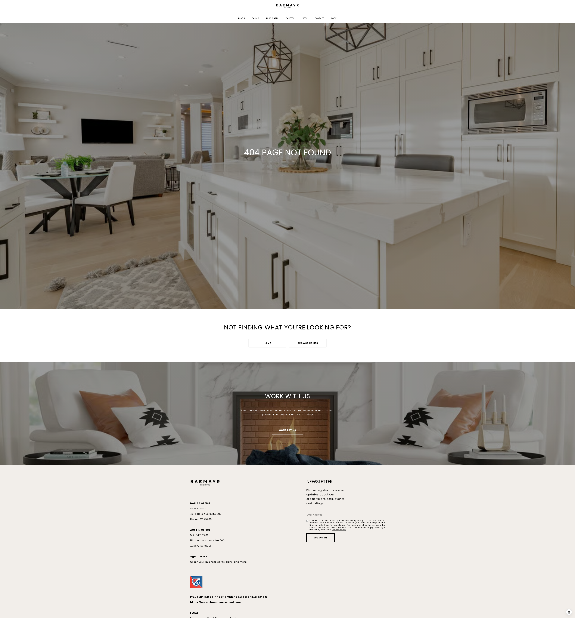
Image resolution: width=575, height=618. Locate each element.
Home (267, 343)
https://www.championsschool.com (215, 602)
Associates (272, 18)
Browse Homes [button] (308, 343)
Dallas (255, 18)
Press (305, 18)
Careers (290, 18)
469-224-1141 (198, 508)
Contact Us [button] (287, 430)
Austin (241, 18)
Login (334, 18)
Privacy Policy (339, 529)
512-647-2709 (199, 535)
